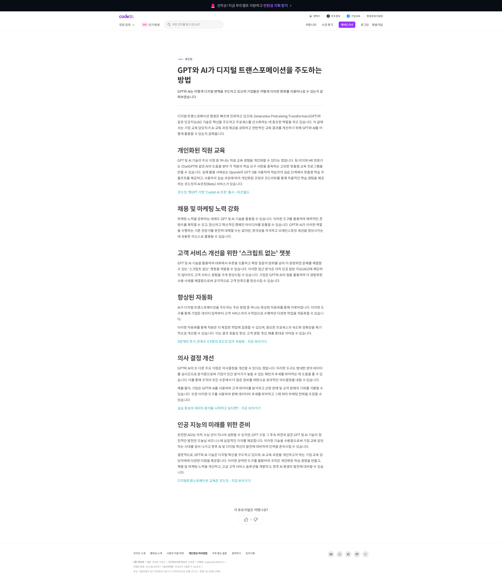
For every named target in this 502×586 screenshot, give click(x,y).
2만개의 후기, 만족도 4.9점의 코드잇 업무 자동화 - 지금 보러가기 (222, 342)
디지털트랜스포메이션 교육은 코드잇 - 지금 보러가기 (214, 481)
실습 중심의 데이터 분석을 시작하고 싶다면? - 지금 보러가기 (219, 408)
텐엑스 (316, 16)
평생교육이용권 (375, 16)
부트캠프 (335, 16)
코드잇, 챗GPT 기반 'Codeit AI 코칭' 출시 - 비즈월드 (213, 192)
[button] (156, 553)
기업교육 (355, 16)
